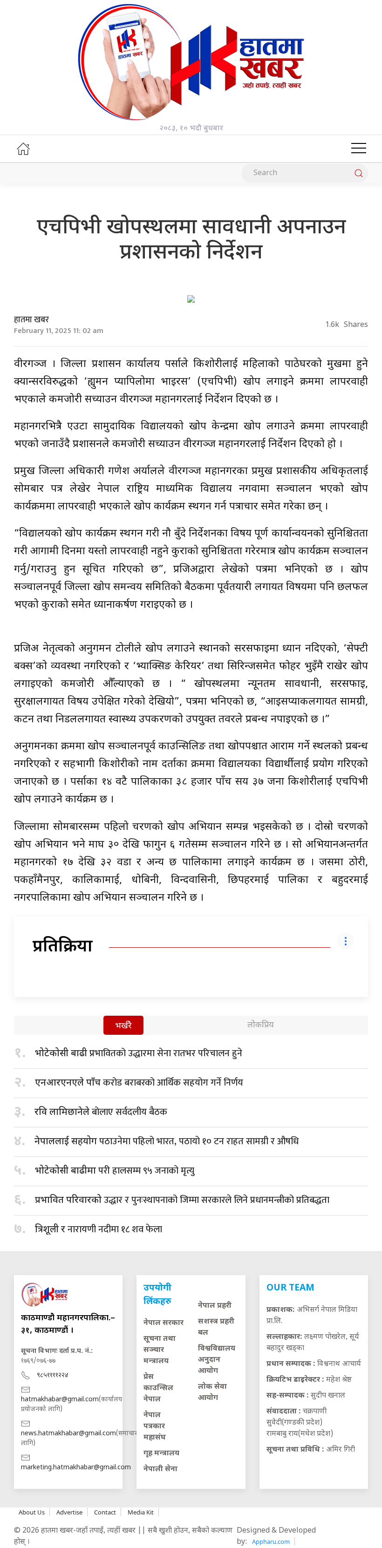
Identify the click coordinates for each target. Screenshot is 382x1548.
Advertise (69, 1512)
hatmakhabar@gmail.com (60, 1399)
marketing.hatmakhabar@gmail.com (76, 1467)
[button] (358, 148)
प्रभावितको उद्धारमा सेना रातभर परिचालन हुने (138, 1053)
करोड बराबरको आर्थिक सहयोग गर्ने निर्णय (139, 1083)
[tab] (123, 1026)
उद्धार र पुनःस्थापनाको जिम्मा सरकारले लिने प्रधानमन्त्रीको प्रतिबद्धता (182, 1200)
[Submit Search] (358, 173)
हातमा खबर (31, 320)
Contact (105, 1512)
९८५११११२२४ (52, 1375)
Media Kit (141, 1512)
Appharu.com (271, 1541)
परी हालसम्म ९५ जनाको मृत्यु (114, 1171)
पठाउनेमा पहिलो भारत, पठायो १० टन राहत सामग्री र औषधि (166, 1141)
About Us (32, 1512)
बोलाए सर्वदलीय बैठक (100, 1112)
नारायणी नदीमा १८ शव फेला (98, 1229)
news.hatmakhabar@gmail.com (68, 1433)
